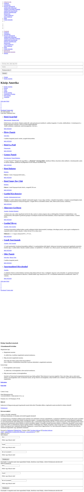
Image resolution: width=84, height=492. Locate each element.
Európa (6, 88)
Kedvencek (7, 50)
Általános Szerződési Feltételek (12, 9)
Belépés (6, 53)
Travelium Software (35, 430)
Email (3, 444)
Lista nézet (3, 113)
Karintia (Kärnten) (13, 211)
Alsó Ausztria (12, 226)
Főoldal (6, 77)
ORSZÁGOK (7, 2)
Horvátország (7, 158)
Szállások (6, 3)
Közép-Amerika (8, 78)
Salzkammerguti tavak (14, 197)
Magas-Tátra (13, 257)
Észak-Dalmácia (16, 158)
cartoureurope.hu (30, 432)
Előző (7, 101)
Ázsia (5, 89)
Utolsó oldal (10, 110)
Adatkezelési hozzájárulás (10, 11)
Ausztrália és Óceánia (9, 94)
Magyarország (7, 120)
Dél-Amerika (7, 95)
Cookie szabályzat (8, 15)
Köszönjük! (4, 462)
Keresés (5, 73)
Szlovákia (6, 135)
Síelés (5, 18)
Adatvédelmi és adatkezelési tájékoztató (15, 432)
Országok (6, 31)
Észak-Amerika (8, 92)
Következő (3, 110)
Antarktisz (6, 97)
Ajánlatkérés (7, 5)
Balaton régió (15, 120)
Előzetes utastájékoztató (10, 12)
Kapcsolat (3, 385)
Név (3, 437)
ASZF (2, 432)
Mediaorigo (10, 430)
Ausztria (6, 197)
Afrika (5, 91)
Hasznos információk (9, 6)
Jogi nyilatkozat (8, 16)
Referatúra (4, 382)
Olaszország (7, 148)
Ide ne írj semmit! (6, 452)
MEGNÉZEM (7, 128)
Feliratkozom (4, 408)
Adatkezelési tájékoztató (10, 8)
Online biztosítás (8, 19)
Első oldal (3, 101)
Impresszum (7, 14)
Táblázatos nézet (11, 113)
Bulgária (6, 172)
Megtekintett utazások (9, 52)
